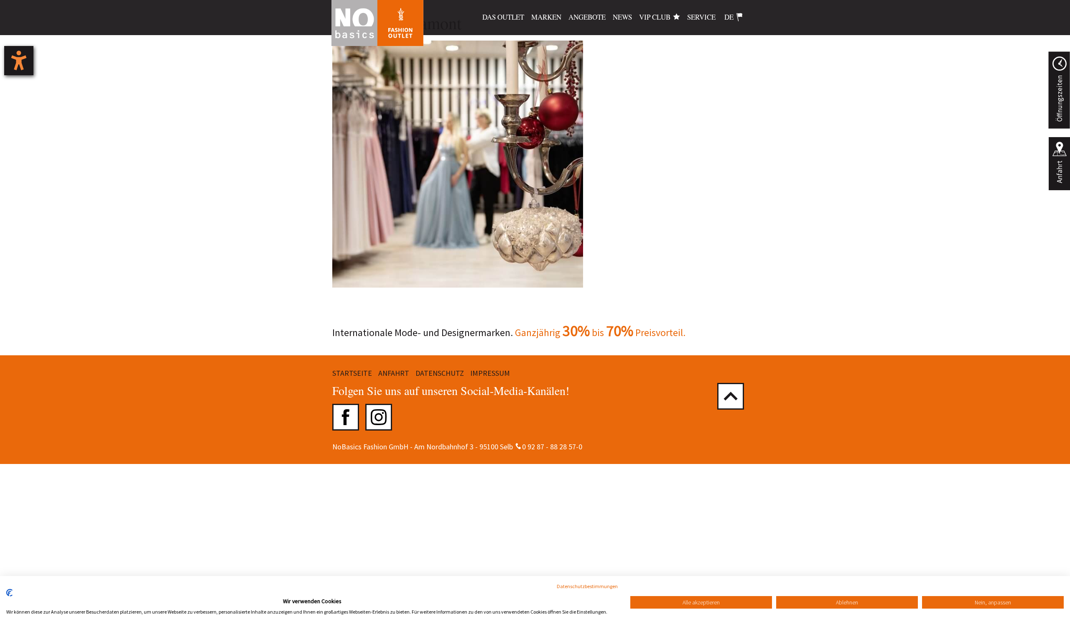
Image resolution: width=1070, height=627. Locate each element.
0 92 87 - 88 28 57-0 (552, 446)
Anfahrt (1059, 172)
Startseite (352, 373)
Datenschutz (439, 373)
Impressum (490, 373)
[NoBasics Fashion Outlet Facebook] (345, 417)
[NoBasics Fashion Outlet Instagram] (378, 417)
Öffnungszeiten (1059, 98)
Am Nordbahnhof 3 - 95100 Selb (463, 446)
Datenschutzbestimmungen (587, 586)
